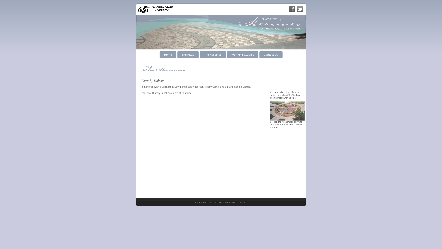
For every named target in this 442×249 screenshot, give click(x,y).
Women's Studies (242, 55)
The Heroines (213, 55)
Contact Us (271, 55)
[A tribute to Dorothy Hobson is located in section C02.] (287, 119)
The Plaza (188, 55)
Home (168, 55)
